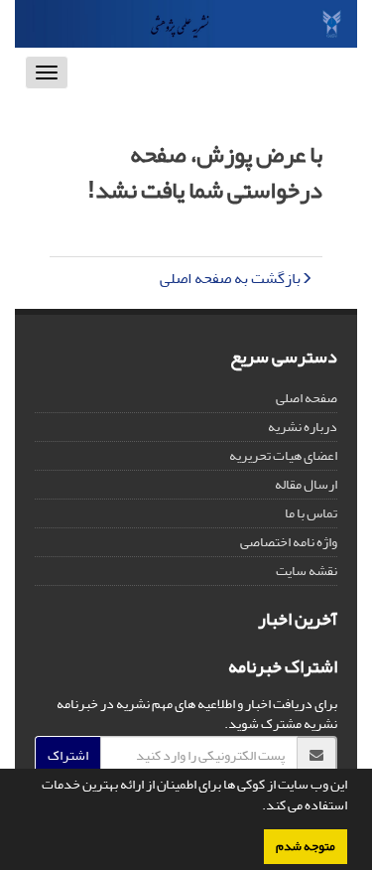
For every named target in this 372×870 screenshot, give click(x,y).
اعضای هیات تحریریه (283, 455)
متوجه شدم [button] (305, 846)
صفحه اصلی (306, 397)
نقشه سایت (306, 570)
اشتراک (68, 755)
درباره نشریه (302, 426)
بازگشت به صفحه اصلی (230, 278)
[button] (257, 807)
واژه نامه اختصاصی (288, 541)
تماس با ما (311, 513)
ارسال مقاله (306, 484)
